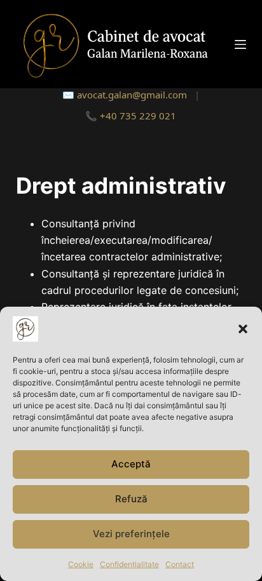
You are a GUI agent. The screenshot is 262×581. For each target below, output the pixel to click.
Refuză (131, 499)
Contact (179, 564)
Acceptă (131, 464)
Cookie (80, 564)
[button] (243, 329)
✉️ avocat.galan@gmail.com (124, 94)
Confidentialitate (129, 564)
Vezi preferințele (131, 534)
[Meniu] (240, 44)
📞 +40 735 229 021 (130, 115)
